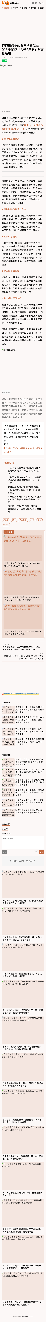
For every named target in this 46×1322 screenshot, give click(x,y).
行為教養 (5, 8)
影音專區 (41, 8)
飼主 (14, 520)
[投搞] (36, 3)
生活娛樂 (14, 8)
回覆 (41, 852)
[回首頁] (10, 3)
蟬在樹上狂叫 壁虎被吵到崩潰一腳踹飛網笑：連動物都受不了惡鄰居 (24, 509)
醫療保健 (23, 8)
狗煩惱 (6, 524)
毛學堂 (6, 520)
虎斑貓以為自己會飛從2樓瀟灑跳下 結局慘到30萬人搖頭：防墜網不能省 (24, 489)
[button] (33, 3)
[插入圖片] (36, 852)
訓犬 (32, 520)
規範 (4, 852)
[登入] (40, 3)
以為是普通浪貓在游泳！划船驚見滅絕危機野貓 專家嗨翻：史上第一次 (24, 480)
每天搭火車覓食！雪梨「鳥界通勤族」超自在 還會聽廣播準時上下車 (24, 499)
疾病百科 (32, 8)
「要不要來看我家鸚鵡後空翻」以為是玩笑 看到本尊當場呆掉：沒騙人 (24, 470)
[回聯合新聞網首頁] (5, 3)
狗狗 (39, 520)
